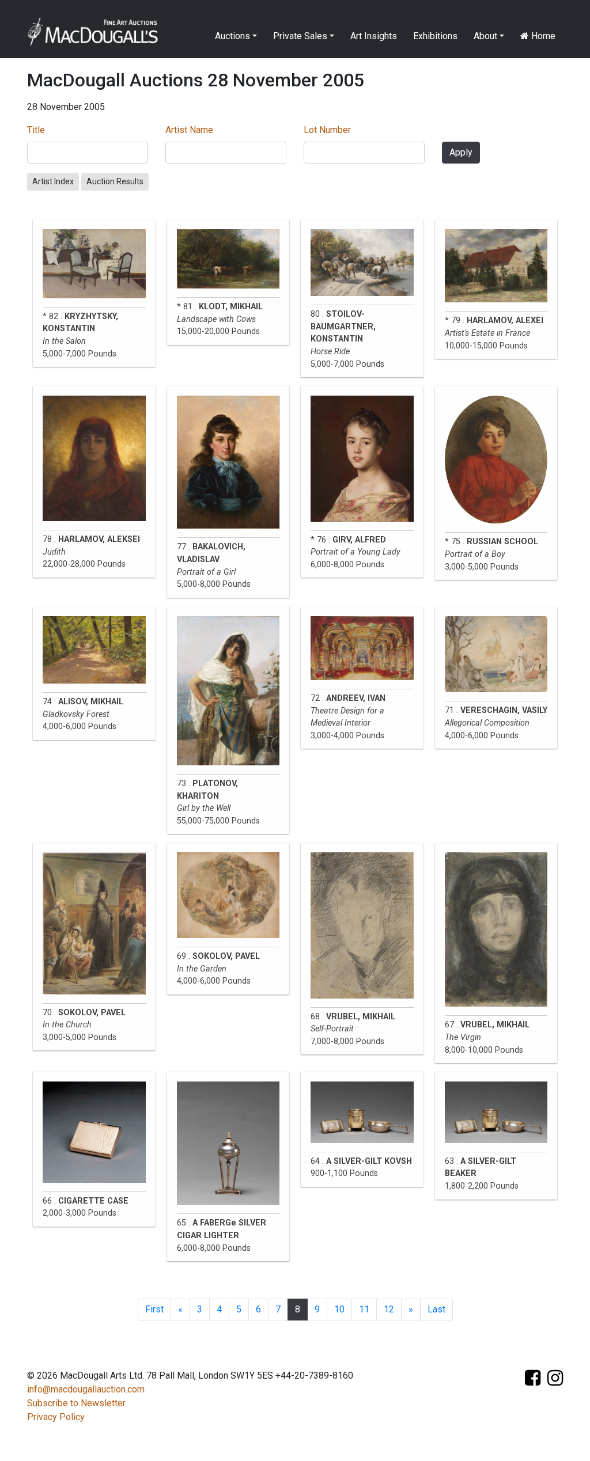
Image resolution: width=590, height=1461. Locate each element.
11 (364, 1309)
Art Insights (373, 36)
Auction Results (114, 181)
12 (389, 1309)
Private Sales (300, 36)
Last (436, 1309)
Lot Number (327, 129)
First (154, 1309)
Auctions (232, 36)
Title (36, 129)
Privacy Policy (56, 1416)
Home (542, 36)
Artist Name (189, 129)
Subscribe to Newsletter (76, 1403)
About (485, 36)
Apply (460, 152)
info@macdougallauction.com (86, 1389)
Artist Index (53, 181)
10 (339, 1309)
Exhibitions (435, 36)
